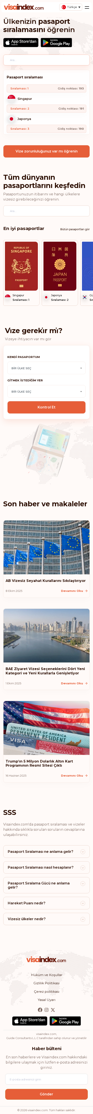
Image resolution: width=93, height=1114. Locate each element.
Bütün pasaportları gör (75, 229)
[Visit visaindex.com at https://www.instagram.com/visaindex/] (47, 1010)
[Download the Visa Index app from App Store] (20, 42)
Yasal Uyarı (46, 1000)
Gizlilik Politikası (46, 983)
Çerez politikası (46, 991)
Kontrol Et (46, 407)
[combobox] (46, 368)
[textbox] (46, 368)
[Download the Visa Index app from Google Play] (56, 42)
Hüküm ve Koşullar (46, 975)
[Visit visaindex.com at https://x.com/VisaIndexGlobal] (53, 1010)
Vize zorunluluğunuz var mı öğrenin (47, 151)
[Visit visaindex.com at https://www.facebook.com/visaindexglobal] (40, 1010)
